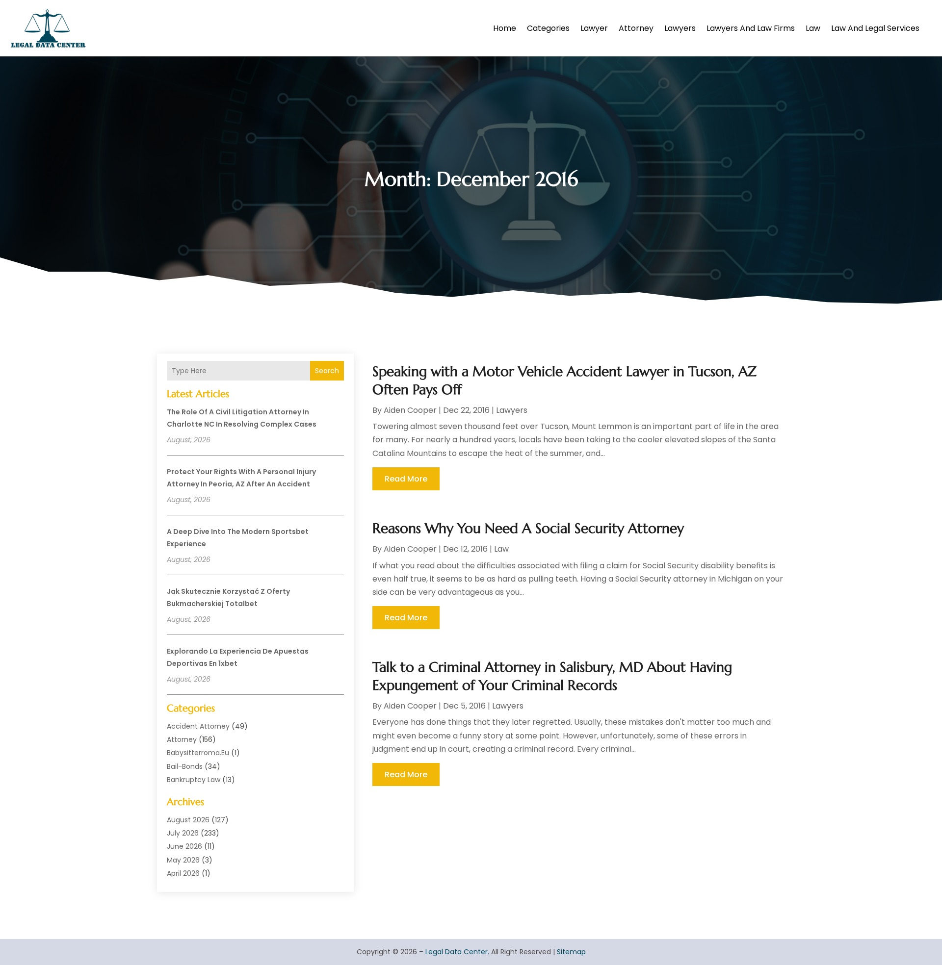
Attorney (636, 28)
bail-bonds (185, 766)
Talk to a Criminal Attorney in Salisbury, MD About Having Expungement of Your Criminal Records (552, 676)
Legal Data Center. (457, 952)
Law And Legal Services (875, 28)
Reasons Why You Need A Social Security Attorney (528, 528)
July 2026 (183, 833)
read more (406, 478)
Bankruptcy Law (193, 780)
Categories (548, 28)
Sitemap (571, 952)
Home (504, 28)
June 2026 (184, 846)
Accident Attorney (198, 726)
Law (813, 28)
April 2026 (183, 873)
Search (327, 371)
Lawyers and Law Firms (750, 28)
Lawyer (594, 28)
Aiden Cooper (410, 410)
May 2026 (183, 860)
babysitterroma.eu (198, 753)
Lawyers (680, 28)
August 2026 (188, 820)
